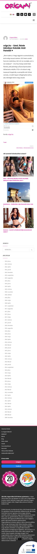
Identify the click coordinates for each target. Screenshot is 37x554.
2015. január (8, 364)
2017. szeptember (9, 306)
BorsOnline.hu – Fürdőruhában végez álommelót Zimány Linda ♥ (18, 205)
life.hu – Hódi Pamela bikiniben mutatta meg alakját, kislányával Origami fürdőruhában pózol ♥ (15, 179)
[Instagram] (25, 14)
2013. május (8, 384)
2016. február (8, 345)
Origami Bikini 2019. (29, 147)
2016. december (9, 325)
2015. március (8, 359)
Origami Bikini (13, 37)
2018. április (8, 303)
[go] (31, 250)
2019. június (8, 283)
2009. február (8, 415)
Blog (2, 439)
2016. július (7, 331)
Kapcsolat (4, 448)
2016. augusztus (9, 328)
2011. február (8, 403)
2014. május (8, 373)
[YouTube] (21, 14)
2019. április (8, 286)
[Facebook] (18, 14)
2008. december (9, 417)
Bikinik (3, 436)
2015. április (8, 356)
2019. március (8, 289)
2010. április (8, 406)
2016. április (8, 339)
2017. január (8, 322)
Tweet (4, 142)
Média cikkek (4, 441)
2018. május (8, 300)
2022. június (8, 261)
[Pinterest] (29, 14)
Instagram (18, 462)
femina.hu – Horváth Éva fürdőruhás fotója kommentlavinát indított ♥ (17, 231)
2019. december (9, 272)
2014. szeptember (9, 367)
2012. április (8, 395)
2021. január (8, 269)
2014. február (8, 378)
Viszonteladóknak (6, 446)
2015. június (8, 350)
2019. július (7, 281)
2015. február (8, 362)
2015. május (8, 353)
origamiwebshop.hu (6, 522)
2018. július (7, 297)
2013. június (8, 381)
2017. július (7, 311)
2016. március (8, 342)
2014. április (8, 375)
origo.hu (10, 134)
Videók (3, 444)
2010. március (8, 409)
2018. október (8, 295)
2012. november (9, 392)
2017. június (8, 314)
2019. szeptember (9, 275)
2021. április (8, 267)
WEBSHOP (4, 434)
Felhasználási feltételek (7, 451)
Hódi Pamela (19, 147)
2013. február (8, 389)
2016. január (8, 348)
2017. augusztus (9, 309)
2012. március (8, 398)
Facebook (18, 466)
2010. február (8, 412)
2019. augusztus (9, 278)
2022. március (8, 264)
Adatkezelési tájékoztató (7, 453)
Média (26, 39)
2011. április (8, 401)
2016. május (8, 336)
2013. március (8, 387)
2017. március (8, 320)
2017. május (8, 317)
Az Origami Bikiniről (6, 432)
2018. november (9, 292)
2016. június (8, 334)
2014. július (7, 370)
